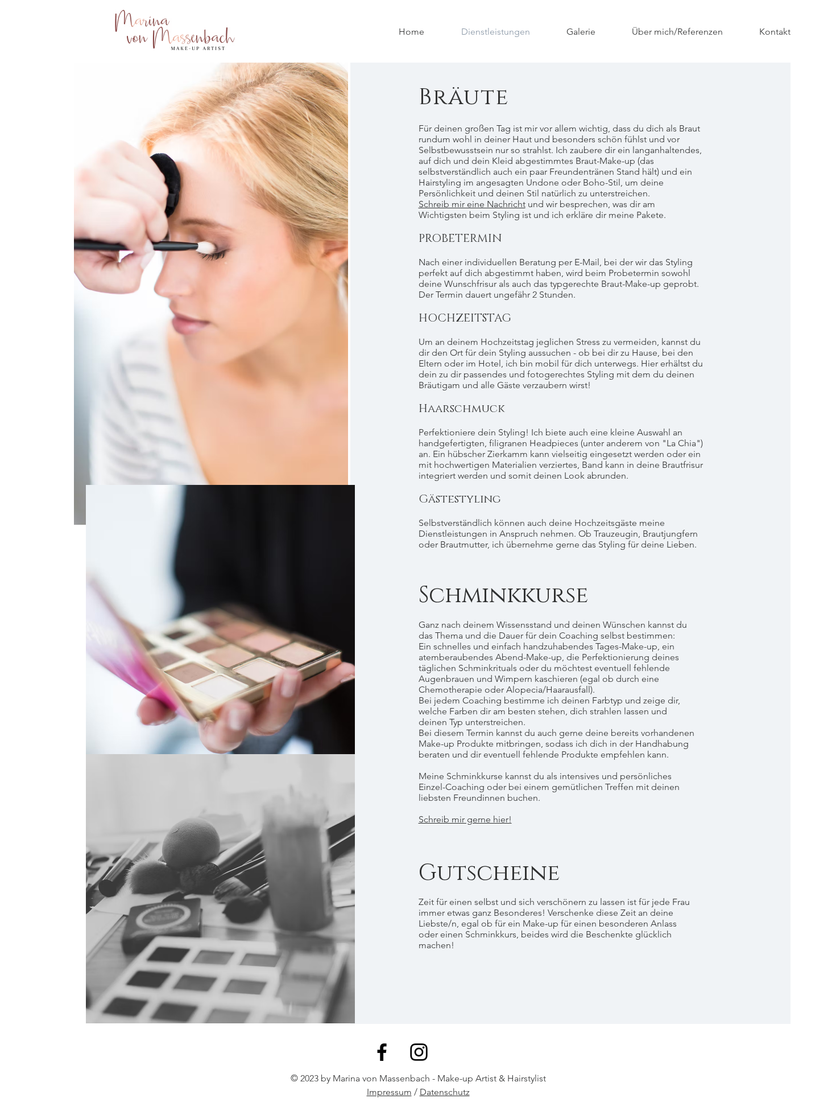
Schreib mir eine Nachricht (472, 204)
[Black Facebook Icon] (382, 1052)
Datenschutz (445, 1092)
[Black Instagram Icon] (419, 1052)
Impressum (389, 1092)
